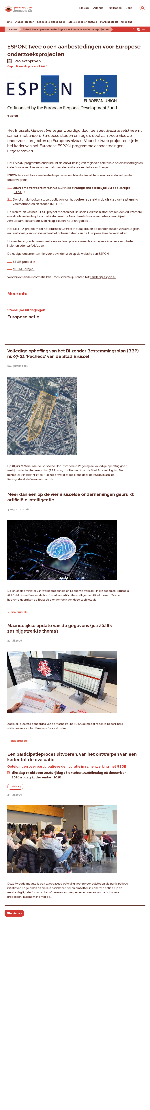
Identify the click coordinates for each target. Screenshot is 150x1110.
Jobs (129, 7)
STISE (18, 192)
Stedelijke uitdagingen (51, 21)
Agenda (98, 7)
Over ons (126, 21)
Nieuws (84, 7)
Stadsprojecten (24, 21)
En (143, 29)
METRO (56, 204)
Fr (134, 29)
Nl (139, 29)
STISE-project (22, 262)
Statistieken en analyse (82, 21)
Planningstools (109, 21)
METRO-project (24, 269)
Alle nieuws (14, 913)
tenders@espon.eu (103, 277)
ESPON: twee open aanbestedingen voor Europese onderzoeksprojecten (66, 29)
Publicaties (115, 7)
